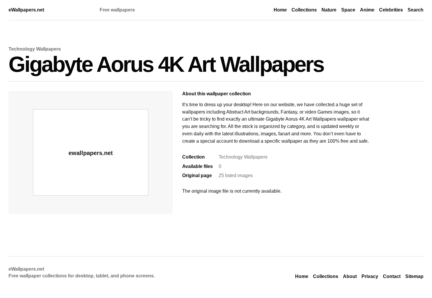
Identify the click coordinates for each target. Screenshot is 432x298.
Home (280, 9)
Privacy (369, 276)
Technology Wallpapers (35, 48)
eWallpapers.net (26, 9)
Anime (367, 9)
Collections (304, 9)
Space (348, 9)
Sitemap (414, 276)
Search (415, 9)
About (350, 276)
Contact (392, 276)
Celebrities (391, 9)
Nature (329, 9)
